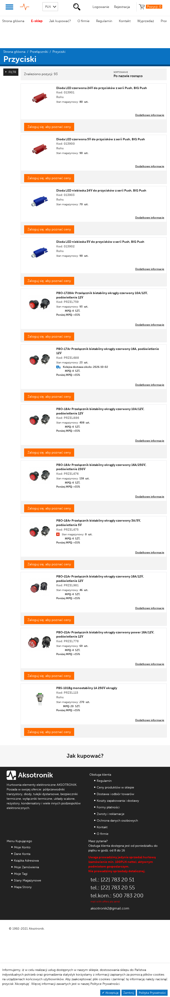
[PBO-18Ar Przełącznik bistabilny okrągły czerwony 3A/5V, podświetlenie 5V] (39, 529)
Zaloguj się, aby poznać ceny (49, 127)
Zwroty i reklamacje (110, 814)
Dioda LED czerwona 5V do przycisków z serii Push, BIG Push (100, 139)
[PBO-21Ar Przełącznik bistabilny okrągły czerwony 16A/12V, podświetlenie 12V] (39, 585)
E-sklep (36, 21)
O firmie (83, 21)
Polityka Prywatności (152, 992)
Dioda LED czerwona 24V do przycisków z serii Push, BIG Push (101, 88)
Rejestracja (122, 7)
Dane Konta (22, 854)
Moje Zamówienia (26, 867)
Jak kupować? (60, 21)
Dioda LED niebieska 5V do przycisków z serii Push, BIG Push (100, 242)
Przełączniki (39, 52)
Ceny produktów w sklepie (115, 787)
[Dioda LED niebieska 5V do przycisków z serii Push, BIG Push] (39, 250)
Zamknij (128, 992)
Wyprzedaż (145, 21)
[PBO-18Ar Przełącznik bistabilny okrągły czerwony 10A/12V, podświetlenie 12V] (39, 417)
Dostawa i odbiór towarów (115, 794)
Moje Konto (22, 847)
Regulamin (104, 21)
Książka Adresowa (26, 860)
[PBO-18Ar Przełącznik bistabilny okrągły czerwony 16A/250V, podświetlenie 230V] (39, 473)
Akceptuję (111, 992)
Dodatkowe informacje (149, 115)
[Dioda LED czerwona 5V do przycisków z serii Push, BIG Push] (39, 148)
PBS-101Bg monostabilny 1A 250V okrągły (86, 688)
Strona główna (13, 21)
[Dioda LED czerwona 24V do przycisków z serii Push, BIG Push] (39, 96)
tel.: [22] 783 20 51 (112, 879)
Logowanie (101, 7)
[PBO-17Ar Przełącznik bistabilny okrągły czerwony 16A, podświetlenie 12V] (39, 357)
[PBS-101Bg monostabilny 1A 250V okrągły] (40, 697)
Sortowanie (121, 72)
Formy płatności (108, 807)
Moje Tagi (20, 874)
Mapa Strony (23, 887)
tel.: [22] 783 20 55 (113, 887)
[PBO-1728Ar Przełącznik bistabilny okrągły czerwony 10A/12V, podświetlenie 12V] (39, 302)
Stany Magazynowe (27, 880)
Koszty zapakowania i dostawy (118, 801)
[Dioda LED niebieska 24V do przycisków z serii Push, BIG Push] (39, 199)
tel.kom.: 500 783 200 (117, 895)
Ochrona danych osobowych (117, 820)
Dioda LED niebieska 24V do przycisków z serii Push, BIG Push (101, 190)
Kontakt (125, 21)
